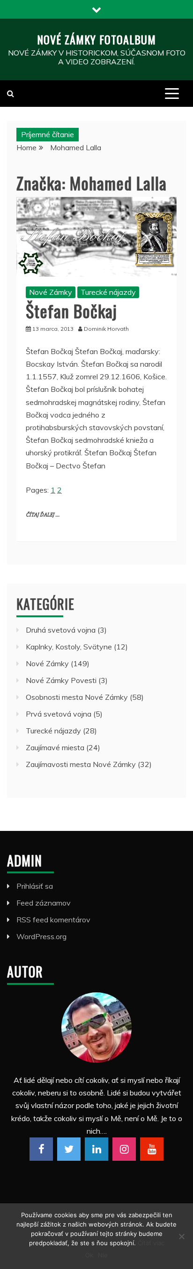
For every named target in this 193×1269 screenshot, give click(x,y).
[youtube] (151, 1149)
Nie (103, 1255)
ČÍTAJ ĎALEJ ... (42, 514)
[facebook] (41, 1149)
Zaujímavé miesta (55, 747)
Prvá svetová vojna (58, 713)
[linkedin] (96, 1149)
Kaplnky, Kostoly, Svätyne (69, 646)
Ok (89, 1255)
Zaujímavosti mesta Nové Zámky (81, 764)
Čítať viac (151, 1243)
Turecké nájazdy (108, 292)
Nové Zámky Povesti (61, 680)
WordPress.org (41, 936)
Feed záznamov (43, 902)
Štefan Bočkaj (71, 310)
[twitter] (69, 1149)
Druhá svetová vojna (61, 629)
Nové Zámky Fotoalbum (96, 39)
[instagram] (124, 1149)
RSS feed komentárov (53, 919)
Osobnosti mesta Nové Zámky (77, 697)
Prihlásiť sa (34, 886)
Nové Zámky (50, 292)
